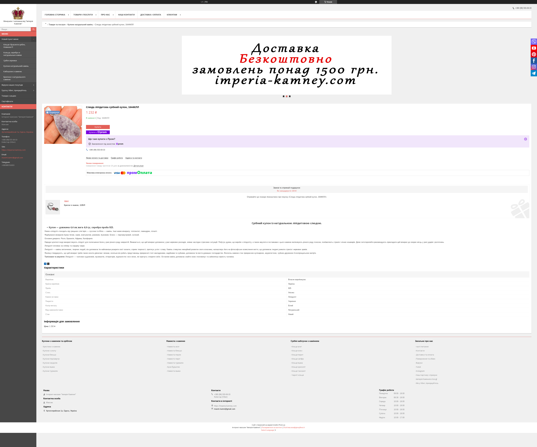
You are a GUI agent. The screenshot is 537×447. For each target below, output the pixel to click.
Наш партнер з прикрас (426, 375)
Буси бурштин (173, 367)
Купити (98, 127)
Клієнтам (172, 15)
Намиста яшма (173, 371)
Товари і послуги (83, 15)
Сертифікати (7, 101)
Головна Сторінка (55, 15)
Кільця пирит (297, 354)
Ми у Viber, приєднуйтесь (427, 383)
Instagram (420, 371)
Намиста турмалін (175, 363)
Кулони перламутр (51, 358)
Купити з (93, 132)
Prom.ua (282, 425)
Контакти (420, 350)
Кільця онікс (297, 350)
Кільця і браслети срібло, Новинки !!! (14, 45)
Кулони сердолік (50, 363)
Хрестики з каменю (51, 346)
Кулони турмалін (50, 371)
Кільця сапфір (298, 358)
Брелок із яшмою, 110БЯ (74, 205)
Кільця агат (297, 346)
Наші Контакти (126, 15)
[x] (48, 264)
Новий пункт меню (10, 39)
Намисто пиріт (173, 358)
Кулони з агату (49, 350)
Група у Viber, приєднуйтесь (14, 90)
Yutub (418, 367)
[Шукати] (33, 29)
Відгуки (419, 363)
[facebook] (45, 264)
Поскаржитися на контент (272, 428)
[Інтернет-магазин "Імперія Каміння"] (18, 13)
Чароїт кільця (298, 375)
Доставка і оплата (150, 15)
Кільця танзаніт (299, 371)
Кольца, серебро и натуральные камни (12, 53)
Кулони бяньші (49, 354)
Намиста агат (173, 346)
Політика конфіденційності (294, 428)
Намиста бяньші (174, 350)
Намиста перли (174, 354)
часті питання (422, 346)
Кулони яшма (49, 367)
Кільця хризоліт (299, 367)
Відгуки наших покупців (12, 85)
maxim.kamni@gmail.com (12, 157)
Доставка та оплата (425, 354)
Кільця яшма (297, 363)
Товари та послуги (57, 24)
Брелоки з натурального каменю (14, 78)
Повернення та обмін (425, 358)
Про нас (105, 15)
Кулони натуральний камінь (16, 66)
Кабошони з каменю (12, 71)
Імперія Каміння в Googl (426, 379)
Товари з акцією (9, 96)
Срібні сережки (10, 60)
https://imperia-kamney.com (14, 150)
